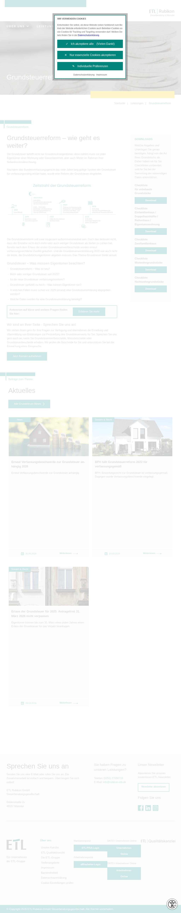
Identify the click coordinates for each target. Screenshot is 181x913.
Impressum (101, 75)
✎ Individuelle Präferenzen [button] (90, 66)
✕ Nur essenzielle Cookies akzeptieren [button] (90, 54)
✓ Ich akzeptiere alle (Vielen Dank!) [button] (90, 43)
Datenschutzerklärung (88, 35)
